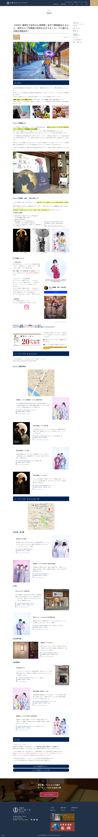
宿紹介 (74, 30)
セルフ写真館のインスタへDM (41, 770)
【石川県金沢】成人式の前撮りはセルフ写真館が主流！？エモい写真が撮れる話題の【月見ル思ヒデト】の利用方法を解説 (55, 280)
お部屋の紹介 (63, 3)
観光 (14, 37)
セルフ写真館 (16, 36)
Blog (74, 26)
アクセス (77, 3)
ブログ (86, 3)
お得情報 (15, 35)
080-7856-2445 (18, 818)
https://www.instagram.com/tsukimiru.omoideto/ (56, 226)
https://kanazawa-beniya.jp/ (23, 606)
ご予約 (94, 3)
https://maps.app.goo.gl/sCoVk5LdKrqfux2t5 (24, 361)
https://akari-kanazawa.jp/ (49, 656)
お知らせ (75, 28)
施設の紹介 (56, 3)
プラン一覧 (70, 3)
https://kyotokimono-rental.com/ (42, 629)
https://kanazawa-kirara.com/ (24, 413)
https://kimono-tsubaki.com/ (24, 464)
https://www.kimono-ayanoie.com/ (42, 439)
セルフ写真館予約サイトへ (41, 766)
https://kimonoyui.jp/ (40, 489)
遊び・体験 (16, 39)
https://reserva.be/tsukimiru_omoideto (55, 225)
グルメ (74, 37)
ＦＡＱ (81, 3)
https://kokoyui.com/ (23, 681)
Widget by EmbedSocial (60, 321)
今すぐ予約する (49, 794)
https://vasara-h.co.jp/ (40, 577)
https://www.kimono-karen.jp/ (24, 552)
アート (74, 31)
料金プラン (53, 810)
